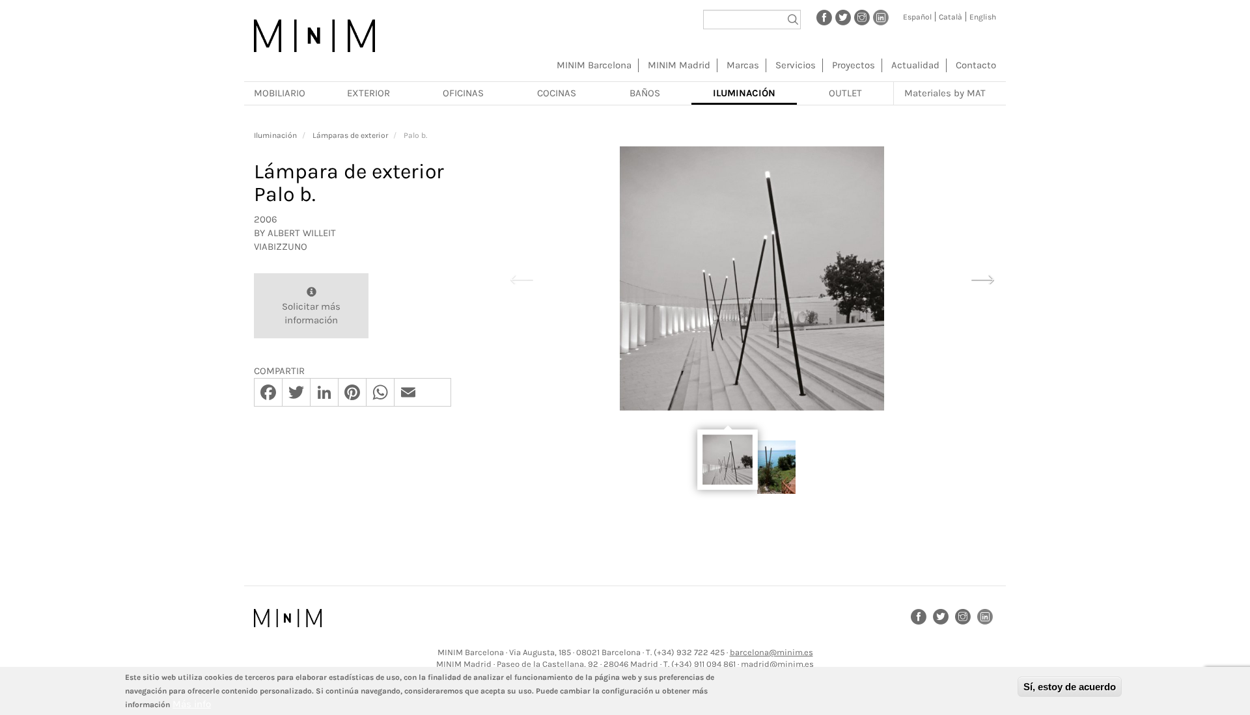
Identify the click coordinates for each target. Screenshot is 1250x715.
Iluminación (275, 135)
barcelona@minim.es (771, 652)
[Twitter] (843, 17)
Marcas (743, 65)
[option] (752, 278)
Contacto (976, 65)
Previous (521, 277)
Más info (192, 704)
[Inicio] (314, 36)
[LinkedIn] (881, 17)
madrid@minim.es (777, 664)
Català (950, 16)
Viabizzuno (280, 246)
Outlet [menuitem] (845, 93)
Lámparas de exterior (350, 135)
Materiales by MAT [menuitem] (945, 93)
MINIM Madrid (679, 65)
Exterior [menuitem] (368, 93)
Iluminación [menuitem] (744, 93)
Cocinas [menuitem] (556, 93)
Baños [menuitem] (645, 93)
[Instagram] (862, 17)
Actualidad (915, 65)
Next (982, 277)
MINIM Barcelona (594, 65)
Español (917, 16)
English (982, 16)
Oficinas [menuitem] (463, 93)
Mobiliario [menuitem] (279, 93)
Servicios (795, 65)
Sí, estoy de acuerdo (1069, 686)
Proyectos (853, 65)
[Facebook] (824, 17)
